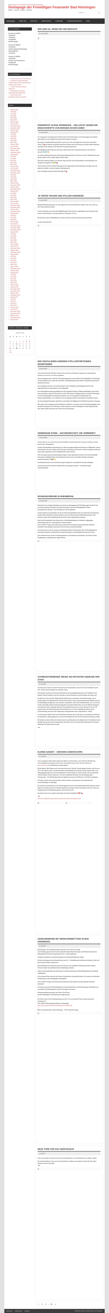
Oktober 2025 (14, 130)
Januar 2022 (14, 203)
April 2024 (13, 162)
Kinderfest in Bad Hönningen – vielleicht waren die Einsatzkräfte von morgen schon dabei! (20, 82)
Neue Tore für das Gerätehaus (56, 1149)
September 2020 (15, 230)
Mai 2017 (13, 301)
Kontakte (27, 1311)
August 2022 (14, 191)
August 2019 (14, 254)
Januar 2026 (14, 124)
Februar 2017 (14, 307)
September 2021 (15, 211)
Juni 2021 (13, 217)
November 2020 (15, 228)
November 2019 (15, 248)
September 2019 (15, 252)
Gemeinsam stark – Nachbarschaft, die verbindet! (67, 433)
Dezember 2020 (15, 226)
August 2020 (14, 232)
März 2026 (13, 120)
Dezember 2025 (15, 126)
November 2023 (15, 173)
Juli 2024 (13, 156)
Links (88, 21)
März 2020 (13, 242)
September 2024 (15, 152)
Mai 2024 (13, 160)
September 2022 (15, 189)
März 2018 (13, 283)
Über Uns (22, 21)
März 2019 (13, 264)
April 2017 (13, 303)
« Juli (10, 352)
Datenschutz (18, 1311)
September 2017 (15, 295)
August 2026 (14, 109)
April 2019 (13, 262)
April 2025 (13, 140)
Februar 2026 (14, 122)
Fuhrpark (59, 21)
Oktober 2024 (14, 150)
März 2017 (13, 305)
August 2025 (14, 132)
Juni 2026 (13, 114)
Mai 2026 (13, 116)
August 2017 (14, 297)
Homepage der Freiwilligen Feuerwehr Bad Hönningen (51, 7)
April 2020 (13, 240)
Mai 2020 (13, 238)
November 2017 (15, 291)
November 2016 (15, 313)
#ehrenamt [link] (41, 798)
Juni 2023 (13, 177)
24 (10, 348)
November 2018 (15, 268)
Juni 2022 (13, 193)
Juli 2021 (13, 215)
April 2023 (13, 179)
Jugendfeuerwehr (74, 21)
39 (51, 1304)
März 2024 (13, 164)
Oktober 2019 (14, 250)
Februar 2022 (14, 201)
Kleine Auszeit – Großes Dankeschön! (60, 752)
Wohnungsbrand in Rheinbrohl (56, 496)
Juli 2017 (13, 299)
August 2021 (14, 213)
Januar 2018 (14, 287)
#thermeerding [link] (71, 798)
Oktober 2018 (14, 270)
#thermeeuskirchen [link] (60, 798)
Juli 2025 (13, 134)
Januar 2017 (14, 309)
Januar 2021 (14, 224)
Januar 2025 (14, 146)
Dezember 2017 (15, 289)
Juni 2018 (13, 276)
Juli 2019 (13, 256)
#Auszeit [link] (78, 798)
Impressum (9, 1311)
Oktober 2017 (14, 293)
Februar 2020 (14, 244)
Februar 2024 (14, 166)
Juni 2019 (13, 258)
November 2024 (15, 148)
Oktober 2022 (14, 187)
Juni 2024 (13, 158)
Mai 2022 (13, 195)
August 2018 (14, 272)
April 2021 (13, 219)
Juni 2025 (13, 136)
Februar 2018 (14, 285)
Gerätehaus (46, 21)
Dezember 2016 (15, 311)
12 (16, 344)
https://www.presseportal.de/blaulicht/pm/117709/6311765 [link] (55, 1005)
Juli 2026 (13, 111)
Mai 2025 (13, 138)
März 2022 (13, 199)
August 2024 (14, 154)
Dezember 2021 (15, 205)
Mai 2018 (13, 279)
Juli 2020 (13, 234)
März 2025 (13, 142)
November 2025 (15, 128)
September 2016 (15, 317)
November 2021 (15, 207)
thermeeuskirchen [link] (43, 765)
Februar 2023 (14, 183)
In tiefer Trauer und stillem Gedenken (61, 196)
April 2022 (13, 197)
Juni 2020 (13, 236)
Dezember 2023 (15, 171)
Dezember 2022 (15, 185)
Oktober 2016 (14, 315)
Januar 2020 (14, 246)
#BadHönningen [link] (49, 798)
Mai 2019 (13, 260)
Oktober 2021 (14, 209)
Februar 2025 (14, 144)
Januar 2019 (14, 266)
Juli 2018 (13, 274)
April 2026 (13, 118)
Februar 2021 (14, 221)
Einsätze (33, 21)
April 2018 (13, 281)
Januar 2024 (14, 169)
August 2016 (14, 319)
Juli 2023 (13, 175)
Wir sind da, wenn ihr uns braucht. (58, 29)
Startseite (10, 21)
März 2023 (13, 181)
